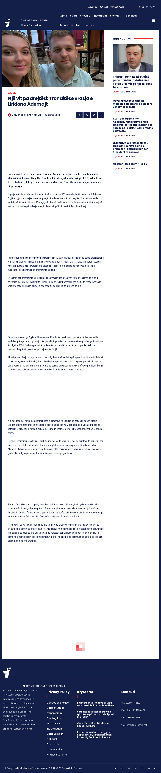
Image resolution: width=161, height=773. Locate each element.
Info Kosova (33, 115)
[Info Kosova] (10, 115)
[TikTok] (147, 7)
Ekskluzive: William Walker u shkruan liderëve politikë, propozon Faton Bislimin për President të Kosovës (130, 147)
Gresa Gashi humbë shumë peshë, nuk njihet (93, 724)
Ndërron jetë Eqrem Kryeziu (130, 164)
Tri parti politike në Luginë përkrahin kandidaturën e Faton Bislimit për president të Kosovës (132, 82)
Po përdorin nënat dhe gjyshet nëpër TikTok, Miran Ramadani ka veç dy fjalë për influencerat (95, 735)
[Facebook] (139, 7)
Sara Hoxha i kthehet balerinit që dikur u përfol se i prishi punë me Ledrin (95, 714)
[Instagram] (143, 7)
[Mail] (128, 768)
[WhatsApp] (101, 115)
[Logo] (11, 23)
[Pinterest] (94, 115)
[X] (151, 7)
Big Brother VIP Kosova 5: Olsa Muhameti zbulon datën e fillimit (95, 704)
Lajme (12, 93)
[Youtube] (154, 7)
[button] (128, 7)
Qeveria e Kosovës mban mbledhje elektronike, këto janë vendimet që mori (133, 104)
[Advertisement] (56, 147)
